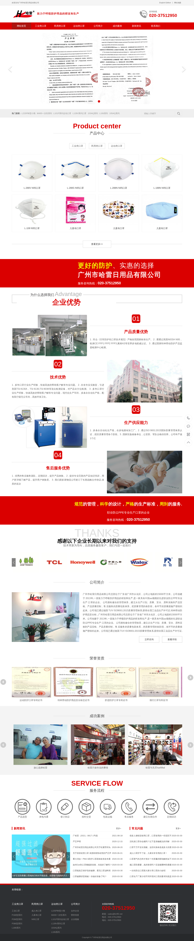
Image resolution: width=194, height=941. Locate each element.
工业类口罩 (40, 26)
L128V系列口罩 (79, 113)
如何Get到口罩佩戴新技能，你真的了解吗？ (98, 865)
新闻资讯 (136, 26)
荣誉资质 (75, 915)
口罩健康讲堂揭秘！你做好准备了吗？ (98, 876)
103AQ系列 (93, 113)
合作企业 (75, 911)
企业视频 (75, 919)
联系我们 (155, 26)
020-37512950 (188, 418)
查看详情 (172, 639)
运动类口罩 (79, 26)
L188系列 (16, 928)
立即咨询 (149, 639)
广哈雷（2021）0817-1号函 (98, 835)
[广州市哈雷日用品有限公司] (46, 14)
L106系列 (103, 113)
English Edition (165, 3)
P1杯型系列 (17, 915)
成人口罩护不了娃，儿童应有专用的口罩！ (156, 853)
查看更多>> (97, 244)
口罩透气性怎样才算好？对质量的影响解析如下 (156, 859)
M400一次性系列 (44, 113)
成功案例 (117, 26)
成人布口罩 (36, 911)
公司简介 (98, 26)
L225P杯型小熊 (29, 113)
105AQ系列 (114, 113)
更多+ (118, 828)
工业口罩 (16, 911)
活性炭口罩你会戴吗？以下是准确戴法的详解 (156, 841)
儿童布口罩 (36, 915)
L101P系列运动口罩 (62, 113)
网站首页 (21, 26)
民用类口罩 (59, 26)
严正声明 (98, 841)
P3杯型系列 (17, 924)
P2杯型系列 (17, 919)
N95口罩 (35, 919)
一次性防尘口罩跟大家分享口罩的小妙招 (156, 870)
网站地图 (177, 3)
